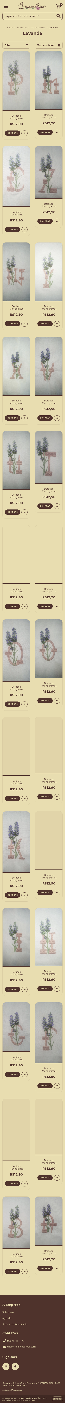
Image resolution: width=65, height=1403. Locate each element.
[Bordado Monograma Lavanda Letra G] (24, 1074)
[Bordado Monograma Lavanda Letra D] (57, 1178)
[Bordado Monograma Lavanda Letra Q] (24, 704)
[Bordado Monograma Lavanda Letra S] (24, 606)
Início (10, 27)
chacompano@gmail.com (21, 1346)
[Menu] (5, 6)
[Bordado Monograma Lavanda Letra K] (24, 895)
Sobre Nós (8, 1312)
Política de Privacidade (14, 1324)
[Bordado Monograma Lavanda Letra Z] (57, 221)
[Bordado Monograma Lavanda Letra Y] (57, 324)
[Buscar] (58, 16)
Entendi (57, 1399)
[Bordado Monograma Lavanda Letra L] (57, 797)
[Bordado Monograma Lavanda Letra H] (57, 989)
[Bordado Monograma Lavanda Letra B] (24, 1271)
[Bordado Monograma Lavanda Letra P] (24, 133)
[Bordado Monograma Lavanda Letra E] (24, 1183)
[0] (58, 7)
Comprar (12, 133)
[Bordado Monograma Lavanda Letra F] (57, 1086)
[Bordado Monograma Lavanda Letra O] (57, 701)
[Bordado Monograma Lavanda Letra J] (57, 892)
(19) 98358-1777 (15, 1340)
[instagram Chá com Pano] (5, 1366)
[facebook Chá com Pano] (15, 1366)
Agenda (6, 1318)
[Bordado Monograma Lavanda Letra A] (57, 1268)
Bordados (21, 27)
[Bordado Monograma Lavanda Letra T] (57, 506)
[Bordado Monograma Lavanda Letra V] (57, 418)
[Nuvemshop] (12, 1390)
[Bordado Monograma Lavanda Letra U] (24, 512)
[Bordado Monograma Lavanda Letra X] (24, 418)
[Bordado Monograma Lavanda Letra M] (57, 132)
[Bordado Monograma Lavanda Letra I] (24, 989)
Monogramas (37, 27)
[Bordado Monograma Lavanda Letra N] (24, 798)
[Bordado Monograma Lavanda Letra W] (24, 324)
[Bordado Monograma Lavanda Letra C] (24, 229)
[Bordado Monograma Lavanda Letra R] (57, 606)
